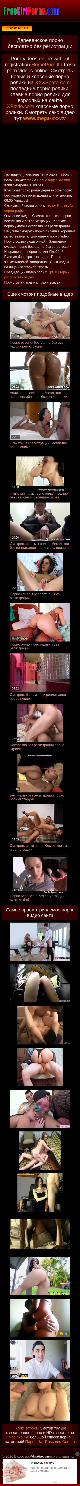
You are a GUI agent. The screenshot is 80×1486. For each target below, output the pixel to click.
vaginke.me (19, 1437)
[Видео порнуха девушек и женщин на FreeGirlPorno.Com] (31, 10)
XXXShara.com (52, 82)
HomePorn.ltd (46, 64)
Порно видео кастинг (53, 180)
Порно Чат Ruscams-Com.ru (50, 1442)
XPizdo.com (20, 106)
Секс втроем (27, 1428)
